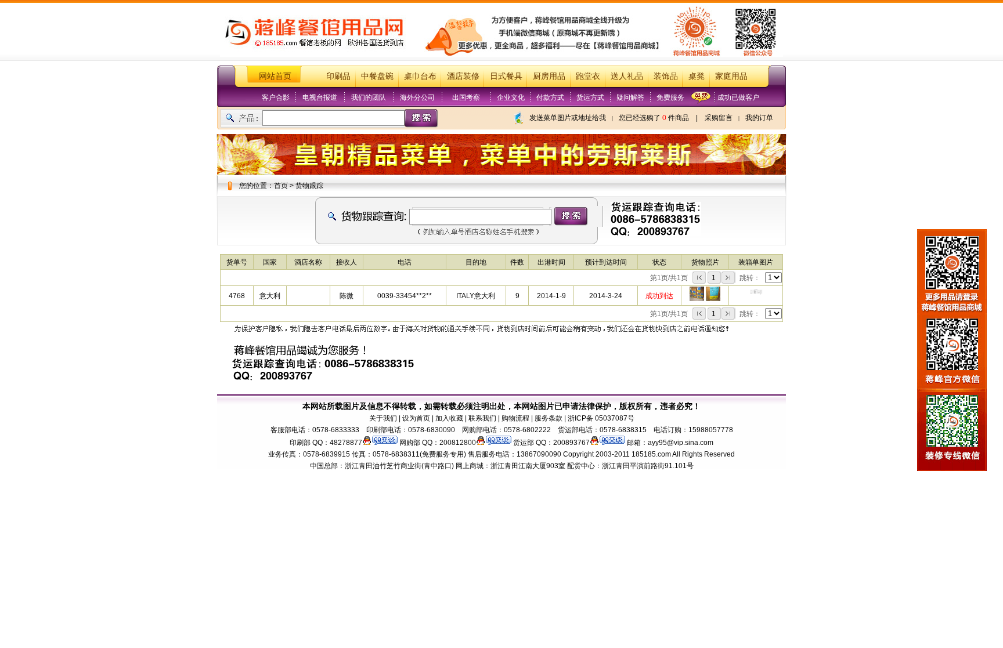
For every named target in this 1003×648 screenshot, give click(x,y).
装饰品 (666, 76)
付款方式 (550, 97)
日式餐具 (506, 76)
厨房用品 (549, 76)
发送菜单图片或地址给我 (567, 118)
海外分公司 (417, 97)
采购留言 (719, 118)
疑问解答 (630, 97)
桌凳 (696, 76)
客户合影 (276, 97)
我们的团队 (368, 97)
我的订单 (759, 118)
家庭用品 (731, 76)
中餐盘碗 (377, 76)
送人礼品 (627, 76)
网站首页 (275, 76)
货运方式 (590, 97)
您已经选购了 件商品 (654, 118)
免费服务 (670, 97)
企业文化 (511, 97)
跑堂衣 (588, 76)
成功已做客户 (738, 97)
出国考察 (466, 97)
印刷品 (338, 76)
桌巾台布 (420, 76)
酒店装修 (463, 76)
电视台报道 (319, 97)
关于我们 (383, 418)
